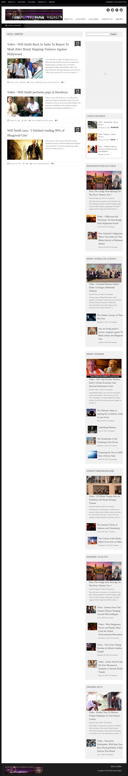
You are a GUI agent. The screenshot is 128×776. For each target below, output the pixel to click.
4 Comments (111, 431)
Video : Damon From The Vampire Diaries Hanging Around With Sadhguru (109, 610)
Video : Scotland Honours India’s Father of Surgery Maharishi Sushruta (104, 287)
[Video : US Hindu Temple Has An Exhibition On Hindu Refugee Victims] (105, 485)
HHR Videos (39, 82)
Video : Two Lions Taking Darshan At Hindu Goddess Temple (109, 648)
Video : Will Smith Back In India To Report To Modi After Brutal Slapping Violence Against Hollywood (38, 49)
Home (4, 2)
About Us (11, 2)
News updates (48, 82)
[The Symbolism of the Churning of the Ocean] (91, 441)
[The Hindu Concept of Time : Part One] (91, 317)
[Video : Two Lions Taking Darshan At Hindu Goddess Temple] (91, 647)
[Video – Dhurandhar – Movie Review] (92, 124)
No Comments (110, 198)
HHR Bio (51, 2)
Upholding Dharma (107, 427)
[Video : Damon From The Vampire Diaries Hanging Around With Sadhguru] (91, 609)
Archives (32, 82)
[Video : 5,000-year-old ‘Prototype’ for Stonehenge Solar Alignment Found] (91, 218)
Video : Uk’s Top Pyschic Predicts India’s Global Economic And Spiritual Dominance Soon (104, 382)
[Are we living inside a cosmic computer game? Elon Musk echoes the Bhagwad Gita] (92, 331)
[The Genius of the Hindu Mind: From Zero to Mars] (92, 540)
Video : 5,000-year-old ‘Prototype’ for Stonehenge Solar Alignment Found (109, 220)
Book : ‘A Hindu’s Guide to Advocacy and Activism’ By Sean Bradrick (107, 149)
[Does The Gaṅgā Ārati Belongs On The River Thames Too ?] (105, 180)
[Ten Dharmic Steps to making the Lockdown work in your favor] (91, 412)
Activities (21, 2)
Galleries (31, 2)
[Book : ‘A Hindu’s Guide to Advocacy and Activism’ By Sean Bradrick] (92, 149)
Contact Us (42, 2)
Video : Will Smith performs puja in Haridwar (37, 92)
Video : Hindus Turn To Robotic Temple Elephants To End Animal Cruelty (104, 715)
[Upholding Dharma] (92, 429)
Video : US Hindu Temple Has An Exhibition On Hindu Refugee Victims (104, 499)
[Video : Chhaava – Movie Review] (92, 137)
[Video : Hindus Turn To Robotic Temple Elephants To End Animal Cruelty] (105, 701)
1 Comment (112, 531)
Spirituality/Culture (44, 163)
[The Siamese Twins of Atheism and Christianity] (91, 527)
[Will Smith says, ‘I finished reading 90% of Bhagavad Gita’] (77, 130)
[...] (76, 72)
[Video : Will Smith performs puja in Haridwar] (77, 91)
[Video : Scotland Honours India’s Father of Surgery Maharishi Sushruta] (105, 273)
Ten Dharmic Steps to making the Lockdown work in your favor (110, 413)
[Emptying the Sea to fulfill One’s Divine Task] (92, 454)
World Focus (56, 82)
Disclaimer (116, 766)
